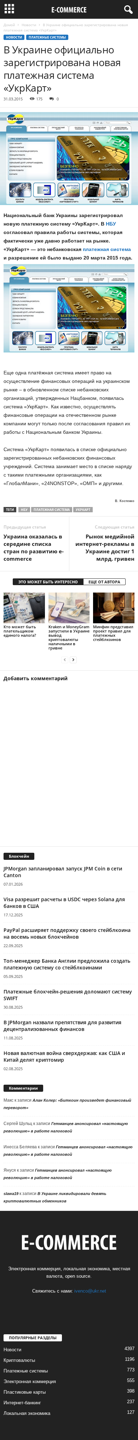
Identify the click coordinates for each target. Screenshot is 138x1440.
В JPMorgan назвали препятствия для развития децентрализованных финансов (62, 1025)
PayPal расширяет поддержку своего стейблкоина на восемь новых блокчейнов (67, 933)
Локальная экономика (27, 1413)
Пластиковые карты (25, 1392)
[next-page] (73, 660)
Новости (29, 24)
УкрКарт (83, 509)
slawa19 (11, 1193)
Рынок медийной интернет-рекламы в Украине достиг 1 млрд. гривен (104, 547)
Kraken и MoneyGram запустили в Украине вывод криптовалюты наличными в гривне (69, 637)
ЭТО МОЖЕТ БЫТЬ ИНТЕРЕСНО (48, 581)
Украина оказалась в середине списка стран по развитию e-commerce (34, 547)
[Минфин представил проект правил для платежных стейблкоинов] (113, 608)
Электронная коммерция (30, 1381)
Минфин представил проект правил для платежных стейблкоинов (113, 633)
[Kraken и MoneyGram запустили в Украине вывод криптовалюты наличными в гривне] (69, 608)
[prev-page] (64, 660)
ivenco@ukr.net (90, 1291)
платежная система (107, 249)
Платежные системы (47, 37)
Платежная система (52, 509)
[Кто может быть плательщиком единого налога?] (24, 608)
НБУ (111, 224)
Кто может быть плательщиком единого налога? (20, 631)
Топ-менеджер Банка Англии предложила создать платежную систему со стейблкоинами (67, 964)
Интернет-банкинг (22, 1402)
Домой (9, 24)
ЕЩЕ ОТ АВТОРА (104, 581)
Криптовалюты (19, 1360)
